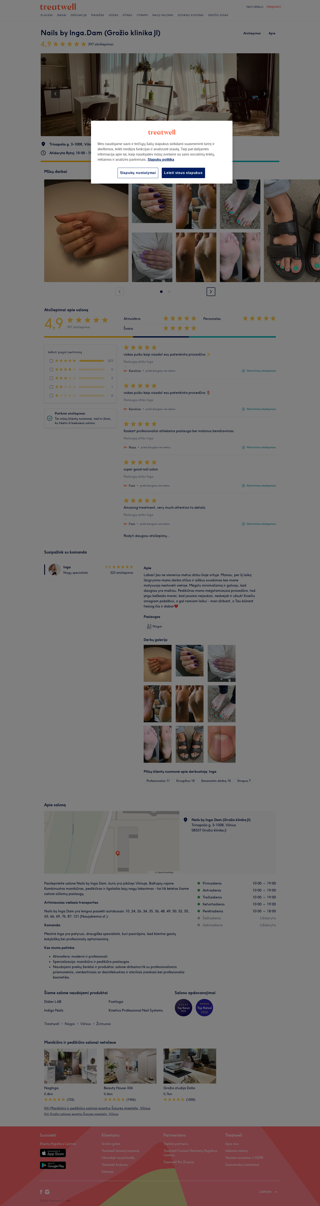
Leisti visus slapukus (183, 173)
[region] (161, 152)
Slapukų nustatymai (138, 173)
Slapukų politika (161, 159)
